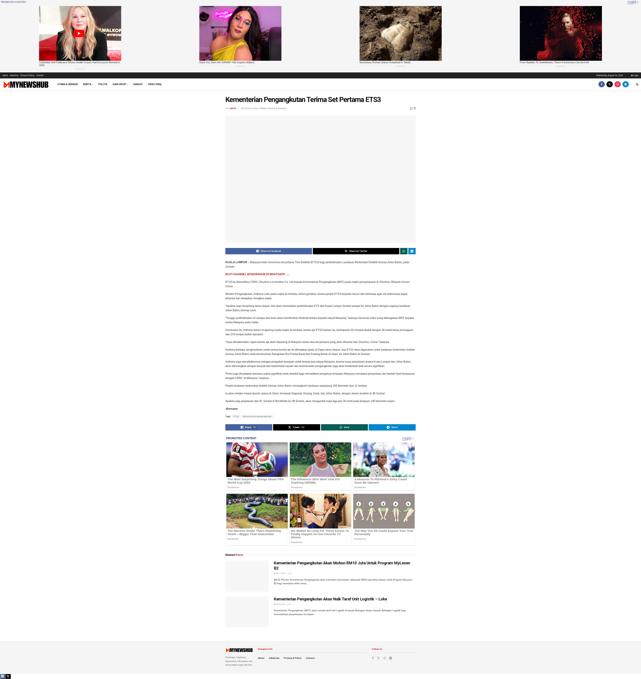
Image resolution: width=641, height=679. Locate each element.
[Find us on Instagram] (617, 84)
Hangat (138, 84)
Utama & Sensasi (67, 84)
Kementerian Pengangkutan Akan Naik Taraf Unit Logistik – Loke (330, 599)
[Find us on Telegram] (625, 84)
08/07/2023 (280, 573)
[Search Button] (637, 84)
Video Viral (155, 84)
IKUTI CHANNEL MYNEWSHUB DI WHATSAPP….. (257, 274)
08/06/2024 (246, 108)
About (5, 75)
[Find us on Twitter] (609, 84)
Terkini (263, 108)
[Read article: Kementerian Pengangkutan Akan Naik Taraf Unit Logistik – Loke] (247, 612)
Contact (40, 75)
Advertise (14, 75)
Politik (102, 84)
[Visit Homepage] (26, 84)
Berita (87, 84)
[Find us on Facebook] (601, 84)
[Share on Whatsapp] (403, 251)
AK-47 (233, 108)
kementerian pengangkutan (257, 416)
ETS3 (236, 416)
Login (635, 75)
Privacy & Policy (27, 75)
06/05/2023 (280, 604)
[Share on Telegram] (412, 251)
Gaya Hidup (119, 84)
